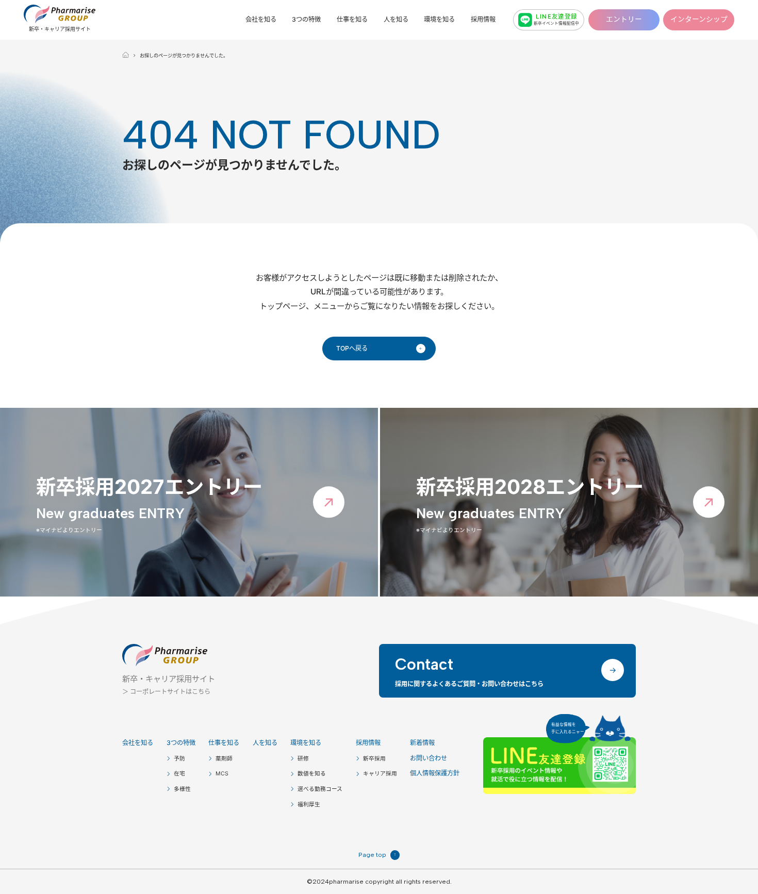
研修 (303, 758)
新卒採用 (374, 758)
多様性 (182, 789)
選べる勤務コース (320, 789)
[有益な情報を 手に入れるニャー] (559, 765)
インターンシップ (699, 19)
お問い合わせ (428, 758)
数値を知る (312, 773)
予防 (179, 758)
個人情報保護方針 (434, 773)
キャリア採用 (380, 773)
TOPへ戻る (379, 348)
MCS (222, 773)
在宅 (179, 773)
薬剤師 (224, 758)
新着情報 (422, 743)
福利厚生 (309, 804)
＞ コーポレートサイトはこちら (166, 692)
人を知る (396, 19)
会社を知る (260, 19)
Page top (377, 854)
